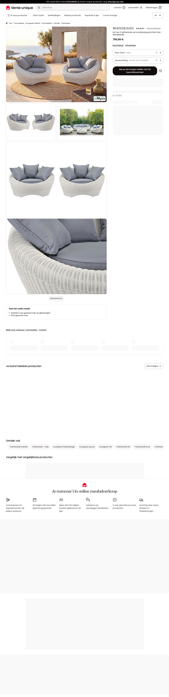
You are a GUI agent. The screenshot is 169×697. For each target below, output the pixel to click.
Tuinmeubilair (19, 23)
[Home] (6, 23)
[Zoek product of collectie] (39, 7)
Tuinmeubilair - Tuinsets (50, 23)
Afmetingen (130, 45)
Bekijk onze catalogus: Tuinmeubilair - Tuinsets (26, 330)
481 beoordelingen (154, 28)
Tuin (10, 23)
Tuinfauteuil (65, 23)
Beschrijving (118, 45)
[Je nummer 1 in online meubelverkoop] (19, 7)
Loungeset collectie (32, 23)
